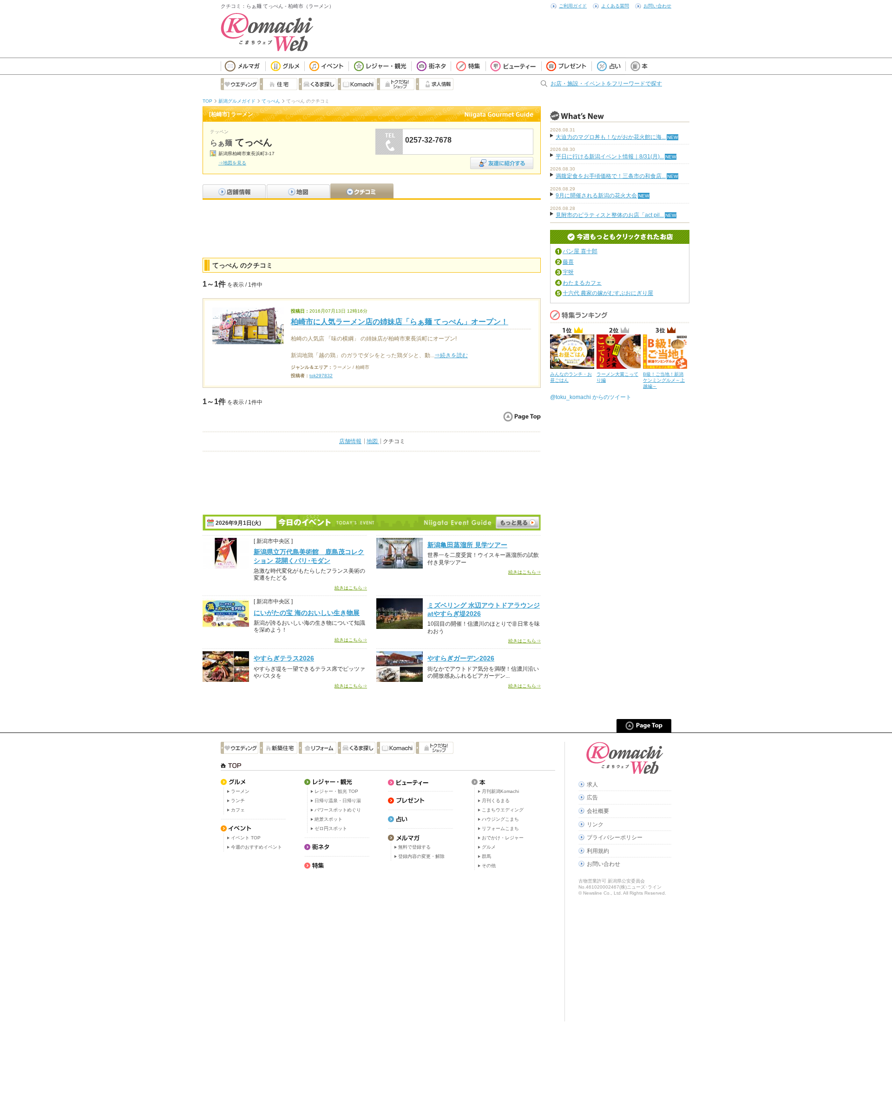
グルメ (489, 847)
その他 (489, 865)
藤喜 (568, 262)
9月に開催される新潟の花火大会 (596, 195)
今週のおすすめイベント (256, 847)
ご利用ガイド (573, 5)
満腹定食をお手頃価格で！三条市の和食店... (611, 176)
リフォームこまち (500, 828)
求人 (592, 784)
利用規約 (598, 851)
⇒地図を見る (232, 162)
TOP (207, 101)
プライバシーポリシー (615, 837)
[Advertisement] (372, 228)
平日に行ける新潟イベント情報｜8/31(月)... (610, 156)
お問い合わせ (657, 5)
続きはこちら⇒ (350, 587)
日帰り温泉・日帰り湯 (338, 800)
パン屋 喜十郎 (580, 251)
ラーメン (240, 791)
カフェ (238, 809)
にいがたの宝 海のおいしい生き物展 (307, 612)
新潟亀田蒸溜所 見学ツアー (467, 545)
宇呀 (568, 272)
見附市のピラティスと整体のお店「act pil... (610, 215)
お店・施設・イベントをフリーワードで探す (606, 83)
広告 (592, 797)
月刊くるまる (496, 800)
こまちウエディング (503, 809)
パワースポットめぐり (338, 809)
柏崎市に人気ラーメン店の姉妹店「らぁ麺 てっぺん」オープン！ (399, 322)
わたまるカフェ (582, 283)
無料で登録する (414, 847)
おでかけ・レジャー (503, 837)
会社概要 (598, 811)
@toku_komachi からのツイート (590, 397)
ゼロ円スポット (331, 828)
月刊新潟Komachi (500, 791)
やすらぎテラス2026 (284, 658)
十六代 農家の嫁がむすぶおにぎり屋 (608, 293)
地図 (373, 441)
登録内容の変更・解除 (421, 856)
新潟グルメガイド (237, 101)
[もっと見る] (517, 523)
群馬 (486, 856)
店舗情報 (350, 441)
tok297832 (321, 375)
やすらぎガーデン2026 (460, 658)
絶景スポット (328, 819)
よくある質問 (615, 5)
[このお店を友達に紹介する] (501, 160)
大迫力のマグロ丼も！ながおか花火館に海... (611, 137)
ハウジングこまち (500, 819)
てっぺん (271, 101)
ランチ (238, 800)
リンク (595, 824)
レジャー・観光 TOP (336, 791)
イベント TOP (246, 837)
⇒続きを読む (451, 355)
